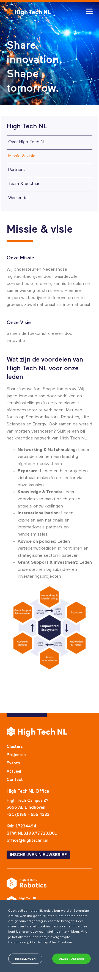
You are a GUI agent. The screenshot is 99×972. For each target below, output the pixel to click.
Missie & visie (21, 156)
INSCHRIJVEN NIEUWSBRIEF (38, 855)
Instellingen (25, 958)
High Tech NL (27, 126)
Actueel (14, 771)
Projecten (16, 755)
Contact (15, 780)
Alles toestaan (71, 958)
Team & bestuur (23, 184)
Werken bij (18, 198)
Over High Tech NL (27, 142)
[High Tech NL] (29, 12)
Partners (16, 170)
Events (13, 763)
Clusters (15, 747)
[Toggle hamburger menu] (89, 11)
